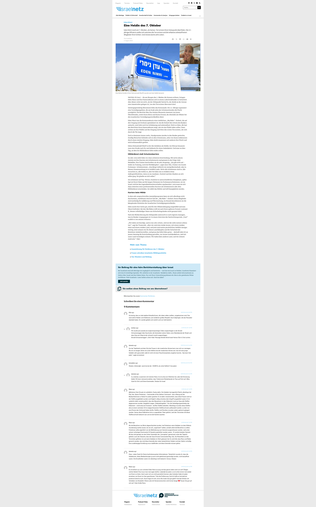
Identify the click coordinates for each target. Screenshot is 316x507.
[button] (173, 39)
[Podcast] (189, 3)
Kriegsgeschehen (174, 15)
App (158, 3)
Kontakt (175, 3)
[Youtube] (197, 3)
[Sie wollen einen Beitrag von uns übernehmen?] (119, 289)
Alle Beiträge (120, 15)
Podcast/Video (138, 3)
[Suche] (199, 7)
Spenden (166, 3)
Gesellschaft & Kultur (145, 15)
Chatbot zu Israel (186, 15)
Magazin (118, 3)
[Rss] (199, 3)
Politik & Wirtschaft (131, 15)
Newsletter (150, 3)
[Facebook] (191, 3)
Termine (127, 3)
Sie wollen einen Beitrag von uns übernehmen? (145, 288)
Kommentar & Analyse (160, 15)
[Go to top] (200, 17)
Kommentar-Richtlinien (147, 296)
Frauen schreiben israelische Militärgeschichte (148, 253)
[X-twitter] (194, 3)
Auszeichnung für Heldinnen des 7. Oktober (147, 249)
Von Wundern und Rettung (141, 257)
